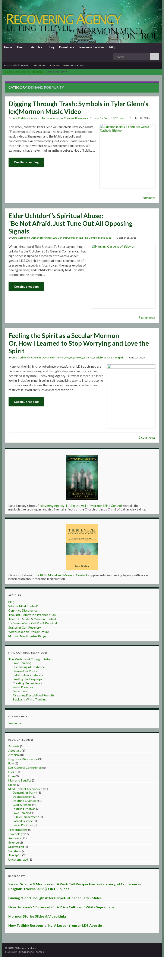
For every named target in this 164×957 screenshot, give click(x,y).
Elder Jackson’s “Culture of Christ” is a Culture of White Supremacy (61, 907)
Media (12, 784)
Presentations (18, 829)
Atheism (58, 118)
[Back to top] (154, 947)
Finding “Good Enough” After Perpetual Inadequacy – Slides (55, 898)
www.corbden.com (74, 65)
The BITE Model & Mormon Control (32, 619)
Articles (37, 47)
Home (8, 47)
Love (121, 118)
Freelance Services (91, 47)
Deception (20, 691)
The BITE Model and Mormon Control (60, 575)
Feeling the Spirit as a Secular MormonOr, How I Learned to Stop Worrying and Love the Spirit (79, 343)
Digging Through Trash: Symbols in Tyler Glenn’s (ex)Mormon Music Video (78, 107)
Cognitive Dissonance (76, 118)
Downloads (66, 47)
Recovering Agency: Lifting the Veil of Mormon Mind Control (80, 506)
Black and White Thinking (30, 699)
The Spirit (118, 357)
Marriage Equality (19, 780)
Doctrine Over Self (25, 800)
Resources (40, 65)
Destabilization (22, 796)
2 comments (147, 437)
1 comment (147, 198)
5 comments (147, 317)
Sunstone (14, 851)
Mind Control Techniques (29, 71)
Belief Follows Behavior (28, 675)
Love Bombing (22, 663)
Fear (11, 763)
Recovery (14, 838)
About (20, 47)
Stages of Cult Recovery (24, 627)
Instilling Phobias (24, 809)
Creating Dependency (27, 683)
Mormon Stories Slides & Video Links (37, 916)
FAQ (111, 47)
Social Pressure (103, 357)
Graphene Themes (33, 951)
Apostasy (47, 118)
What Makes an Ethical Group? (28, 632)
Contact (54, 65)
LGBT (114, 118)
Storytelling (16, 846)
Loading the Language (27, 679)
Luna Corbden (20, 118)
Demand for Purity (100, 118)
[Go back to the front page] (82, 21)
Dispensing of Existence (29, 667)
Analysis (36, 118)
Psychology (76, 357)
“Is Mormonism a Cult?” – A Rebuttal (32, 623)
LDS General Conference (67, 237)
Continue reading (26, 162)
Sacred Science (23, 821)
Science (88, 357)
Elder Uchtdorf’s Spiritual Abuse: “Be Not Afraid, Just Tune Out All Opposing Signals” (70, 223)
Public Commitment (26, 817)
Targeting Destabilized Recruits (34, 695)
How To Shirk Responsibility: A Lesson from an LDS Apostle (55, 925)
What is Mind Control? (16, 65)
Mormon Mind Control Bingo (27, 636)
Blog (51, 47)
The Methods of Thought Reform (30, 659)
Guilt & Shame (22, 804)
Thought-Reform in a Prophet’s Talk (32, 614)
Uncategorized (18, 859)
